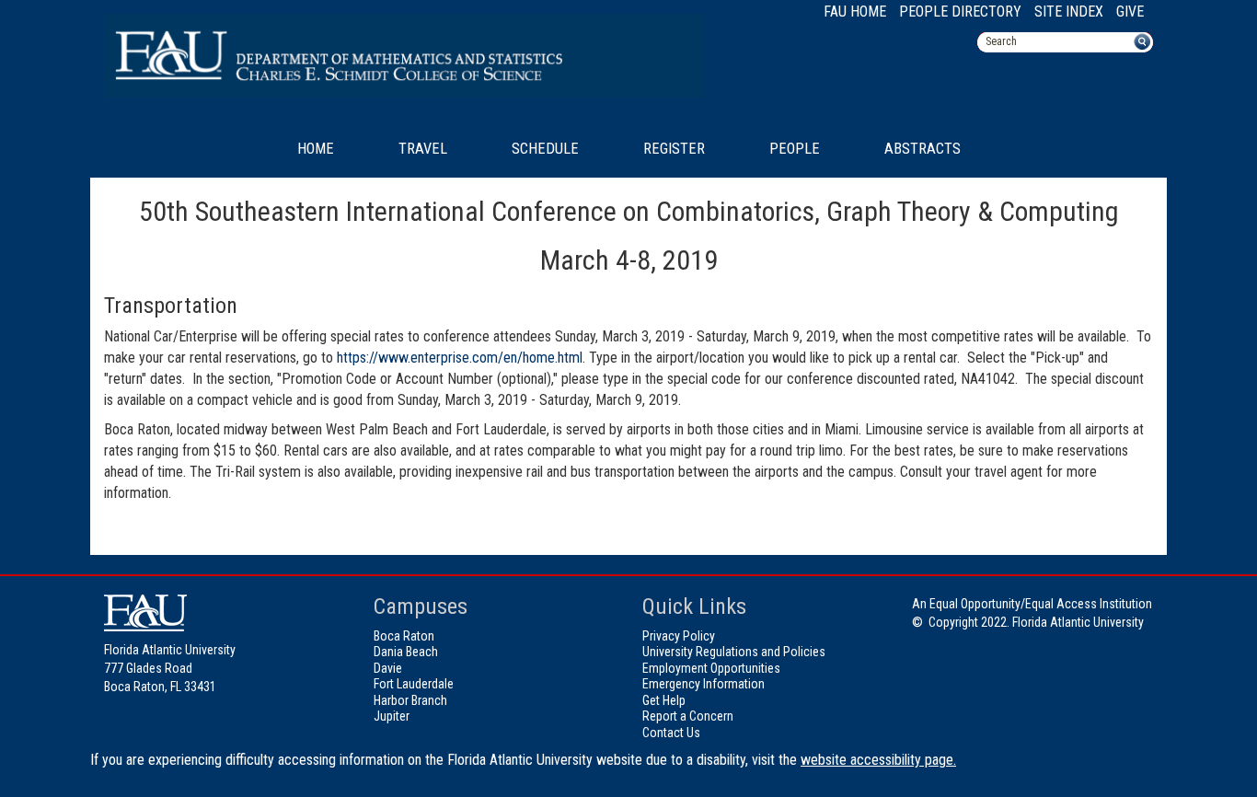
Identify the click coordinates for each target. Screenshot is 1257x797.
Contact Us (671, 732)
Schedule (545, 148)
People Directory (960, 11)
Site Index (1068, 11)
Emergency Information (703, 683)
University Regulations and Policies (733, 651)
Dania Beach (406, 651)
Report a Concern (687, 716)
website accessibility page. (878, 759)
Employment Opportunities (711, 668)
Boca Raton (404, 636)
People (794, 148)
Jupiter (391, 716)
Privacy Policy (678, 636)
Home (315, 148)
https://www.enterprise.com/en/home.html (459, 357)
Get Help (664, 700)
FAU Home (855, 11)
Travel (422, 148)
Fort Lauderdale (414, 683)
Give (1130, 11)
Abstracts (922, 148)
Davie (388, 668)
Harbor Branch (410, 700)
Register (674, 148)
